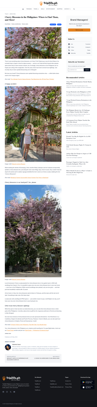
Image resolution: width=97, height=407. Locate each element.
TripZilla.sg (52, 381)
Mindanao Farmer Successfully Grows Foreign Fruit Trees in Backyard (29, 177)
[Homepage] (23, 9)
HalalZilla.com (53, 384)
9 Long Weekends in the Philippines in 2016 (78, 92)
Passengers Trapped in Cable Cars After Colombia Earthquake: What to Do (77, 163)
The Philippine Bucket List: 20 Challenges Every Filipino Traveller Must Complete (78, 111)
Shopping (59, 9)
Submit (87, 69)
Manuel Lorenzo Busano (18, 164)
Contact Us (68, 381)
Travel (36, 9)
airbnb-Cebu (13, 13)
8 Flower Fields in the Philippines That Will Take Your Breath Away (29, 324)
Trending (29, 9)
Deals (42, 9)
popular (59, 24)
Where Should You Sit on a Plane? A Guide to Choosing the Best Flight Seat (79, 171)
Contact (66, 9)
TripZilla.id (37, 384)
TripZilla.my (37, 390)
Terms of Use (68, 384)
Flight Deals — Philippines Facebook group (36, 330)
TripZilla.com (38, 381)
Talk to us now (79, 30)
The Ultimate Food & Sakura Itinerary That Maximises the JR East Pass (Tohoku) (32, 79)
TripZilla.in (37, 387)
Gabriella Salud (16, 344)
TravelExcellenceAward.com (57, 387)
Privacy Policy (68, 387)
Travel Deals (10, 330)
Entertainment (50, 9)
